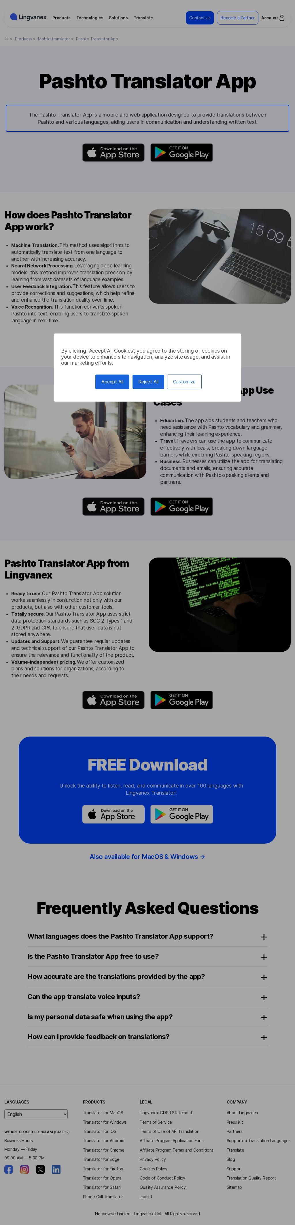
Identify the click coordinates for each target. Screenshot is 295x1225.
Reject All (148, 382)
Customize (184, 382)
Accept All (112, 382)
